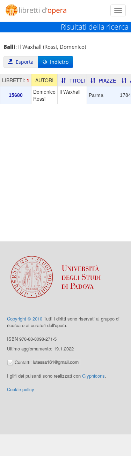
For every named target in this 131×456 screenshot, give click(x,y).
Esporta (23, 62)
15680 (16, 95)
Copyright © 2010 (24, 318)
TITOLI (77, 80)
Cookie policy (20, 389)
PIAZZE (107, 80)
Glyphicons (93, 375)
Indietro (57, 62)
